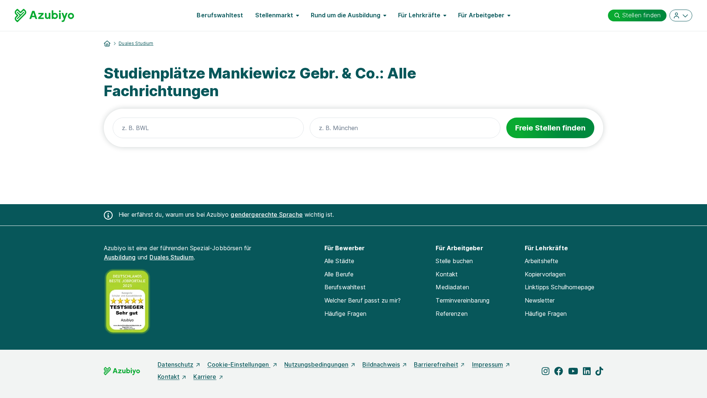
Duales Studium (136, 43)
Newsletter (540, 300)
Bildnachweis (381, 364)
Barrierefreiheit (436, 364)
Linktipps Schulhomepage (560, 287)
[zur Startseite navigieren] (107, 43)
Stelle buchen (454, 261)
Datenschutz (175, 364)
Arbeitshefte (542, 261)
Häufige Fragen (345, 313)
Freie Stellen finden (550, 127)
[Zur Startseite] (44, 15)
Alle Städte (339, 261)
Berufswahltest (220, 15)
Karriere (204, 376)
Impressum (487, 364)
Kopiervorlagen (545, 274)
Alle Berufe (339, 274)
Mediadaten (452, 287)
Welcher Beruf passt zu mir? (362, 300)
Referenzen (452, 313)
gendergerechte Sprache (267, 214)
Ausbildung (120, 257)
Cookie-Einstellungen (238, 364)
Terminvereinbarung (462, 300)
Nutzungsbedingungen (316, 364)
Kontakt (447, 274)
